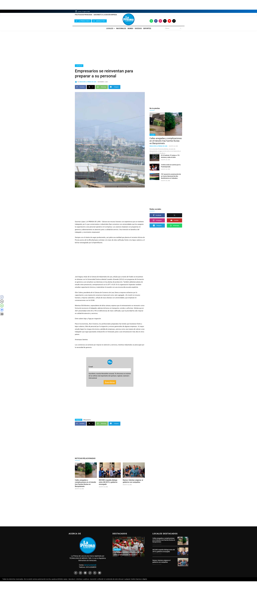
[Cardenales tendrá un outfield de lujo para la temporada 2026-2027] (128, 547)
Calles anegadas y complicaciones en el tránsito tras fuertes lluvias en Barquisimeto (166, 141)
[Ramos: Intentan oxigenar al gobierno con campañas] (134, 470)
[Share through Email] (2, 314)
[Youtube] (169, 21)
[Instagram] (160, 21)
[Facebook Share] (2, 297)
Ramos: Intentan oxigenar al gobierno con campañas (133, 481)
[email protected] (90, 565)
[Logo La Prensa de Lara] (128, 19)
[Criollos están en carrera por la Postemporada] (154, 167)
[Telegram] (85, 573)
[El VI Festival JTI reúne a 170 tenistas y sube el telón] (154, 157)
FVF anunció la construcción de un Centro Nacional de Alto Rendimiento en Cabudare (171, 176)
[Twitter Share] (2, 301)
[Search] (180, 28)
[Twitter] (165, 21)
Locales (79, 65)
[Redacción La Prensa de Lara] (76, 82)
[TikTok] (90, 573)
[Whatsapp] (151, 21)
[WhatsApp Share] (2, 305)
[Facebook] (156, 21)
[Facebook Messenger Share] (2, 310)
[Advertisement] (128, 47)
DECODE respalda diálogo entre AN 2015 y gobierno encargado (108, 482)
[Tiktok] (174, 21)
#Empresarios (87, 419)
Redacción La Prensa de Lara (88, 82)
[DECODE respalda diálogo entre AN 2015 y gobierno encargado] (110, 470)
